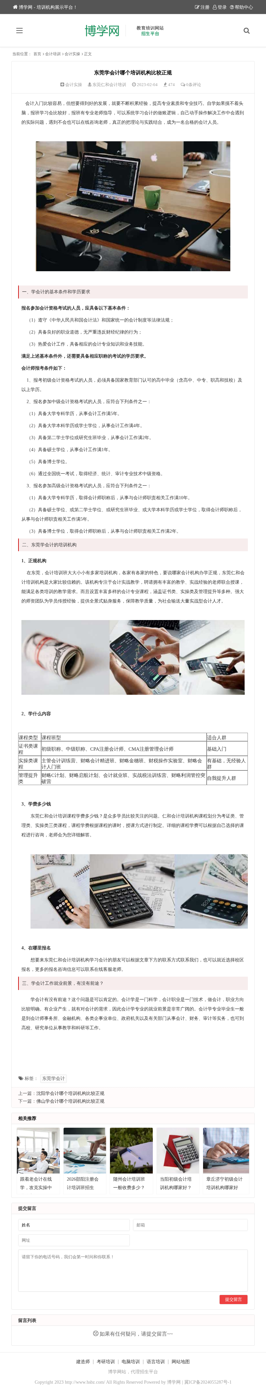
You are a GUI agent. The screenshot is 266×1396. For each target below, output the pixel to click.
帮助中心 (244, 7)
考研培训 (106, 1361)
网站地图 (181, 1361)
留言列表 (27, 1320)
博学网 (174, 1382)
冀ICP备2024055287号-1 (208, 1382)
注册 (205, 7)
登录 (222, 7)
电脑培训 (131, 1361)
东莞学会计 (53, 1078)
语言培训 (156, 1361)
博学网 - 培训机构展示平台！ (48, 7)
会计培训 (53, 54)
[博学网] (133, 30)
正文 (88, 54)
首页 (37, 54)
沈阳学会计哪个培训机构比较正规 (70, 1093)
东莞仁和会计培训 (109, 84)
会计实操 (72, 54)
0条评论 (193, 84)
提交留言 (233, 1299)
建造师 (83, 1361)
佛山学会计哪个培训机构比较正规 (70, 1101)
